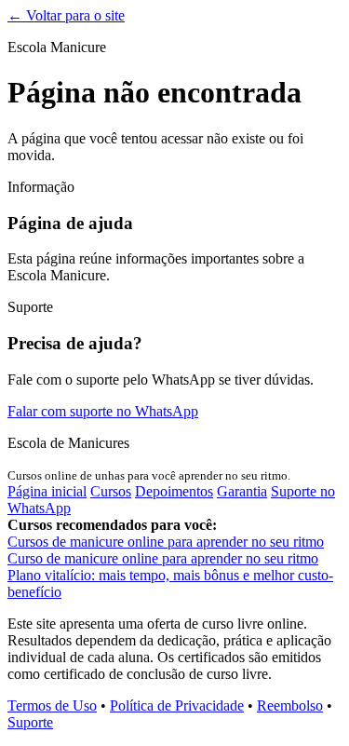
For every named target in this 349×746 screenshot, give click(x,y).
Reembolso (290, 705)
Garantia (242, 491)
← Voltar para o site (66, 15)
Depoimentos (174, 491)
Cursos (110, 491)
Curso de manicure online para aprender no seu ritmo (162, 558)
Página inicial (47, 491)
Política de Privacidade (177, 705)
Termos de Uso (52, 705)
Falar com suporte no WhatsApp (102, 411)
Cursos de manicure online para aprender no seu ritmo (165, 541)
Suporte (30, 722)
